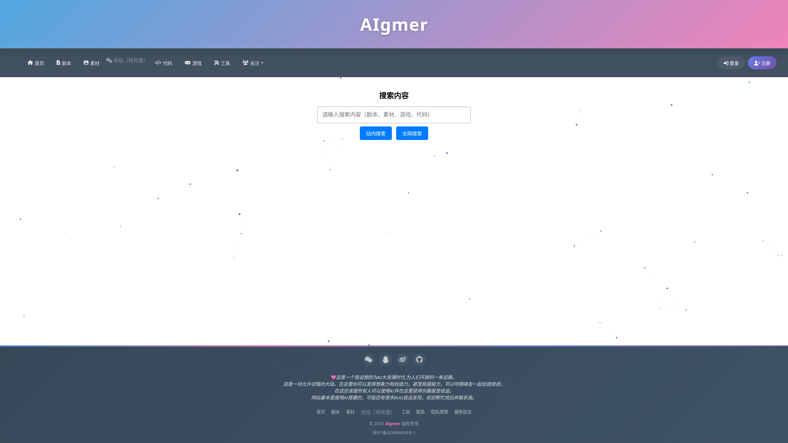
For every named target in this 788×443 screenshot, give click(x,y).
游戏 (197, 63)
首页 (39, 63)
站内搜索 (376, 133)
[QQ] (386, 359)
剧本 (66, 63)
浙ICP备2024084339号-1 (394, 432)
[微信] (369, 359)
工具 (225, 63)
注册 (765, 63)
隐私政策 (439, 412)
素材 (94, 63)
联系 (420, 412)
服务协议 (463, 412)
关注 (254, 63)
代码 (167, 63)
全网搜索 (412, 133)
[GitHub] (419, 359)
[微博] (402, 359)
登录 (733, 63)
